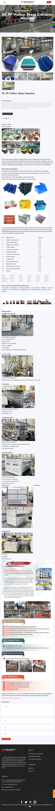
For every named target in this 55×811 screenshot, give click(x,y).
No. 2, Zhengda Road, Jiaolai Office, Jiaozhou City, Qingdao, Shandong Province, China (13, 781)
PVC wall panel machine (34, 757)
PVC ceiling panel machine (35, 759)
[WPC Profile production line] (30, 135)
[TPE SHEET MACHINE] (30, 148)
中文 (49, 2)
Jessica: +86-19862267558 (10, 784)
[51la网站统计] (30, 806)
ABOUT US (31, 768)
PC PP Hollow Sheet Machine (36, 754)
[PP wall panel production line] (11, 135)
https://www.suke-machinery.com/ (12, 790)
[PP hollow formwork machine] (11, 148)
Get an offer (8, 114)
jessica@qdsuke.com (9, 787)
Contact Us (31, 771)
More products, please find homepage (11, 698)
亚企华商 (26, 806)
